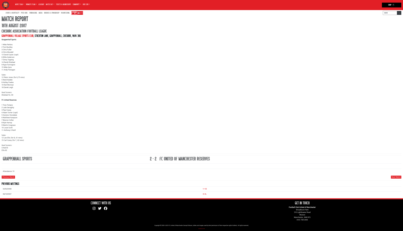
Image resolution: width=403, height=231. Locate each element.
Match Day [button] (49, 4)
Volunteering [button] (65, 13)
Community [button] (76, 4)
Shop (389, 5)
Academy (41, 4)
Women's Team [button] (30, 4)
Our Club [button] (85, 4)
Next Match (396, 177)
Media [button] (41, 13)
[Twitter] (101, 209)
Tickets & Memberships (63, 4)
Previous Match (8, 177)
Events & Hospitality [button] (12, 13)
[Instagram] (95, 209)
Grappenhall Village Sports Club (17, 36)
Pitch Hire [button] (24, 13)
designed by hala (201, 228)
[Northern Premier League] (76, 13)
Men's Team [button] (19, 4)
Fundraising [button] (33, 13)
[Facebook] (106, 209)
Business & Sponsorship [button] (51, 13)
